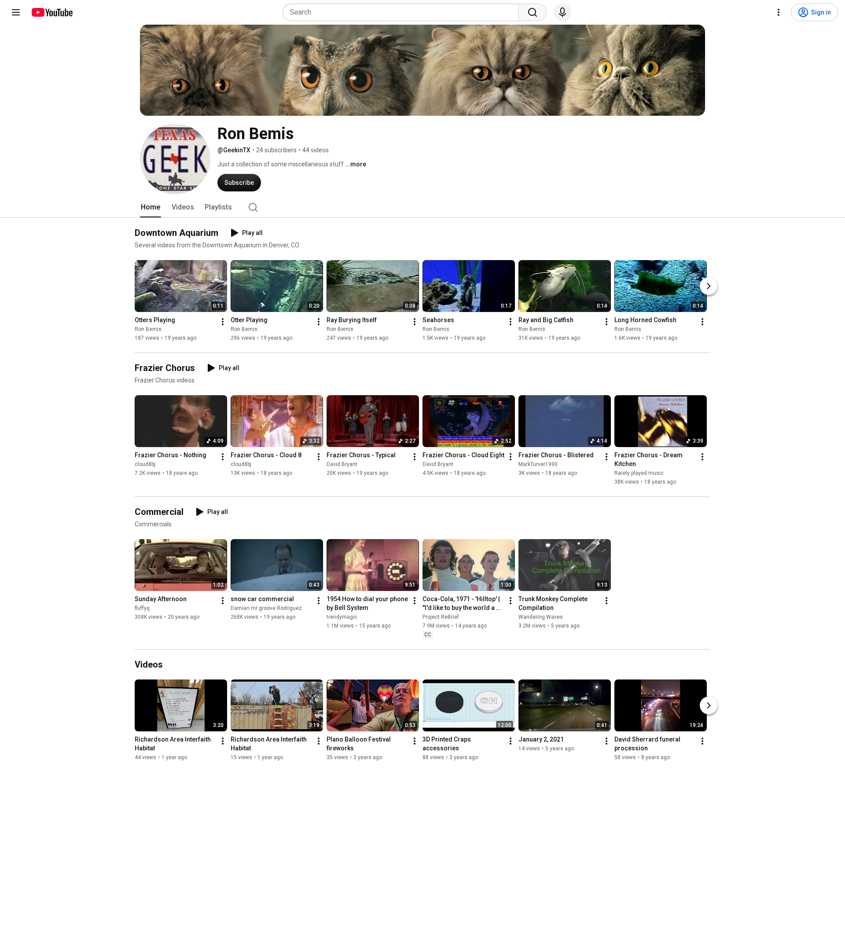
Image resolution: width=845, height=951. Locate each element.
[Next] (708, 286)
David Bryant (342, 464)
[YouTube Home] (52, 12)
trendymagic (342, 617)
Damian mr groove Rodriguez (266, 608)
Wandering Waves (540, 617)
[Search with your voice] (562, 12)
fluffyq (142, 608)
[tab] (150, 207)
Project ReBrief (440, 617)
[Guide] (16, 12)
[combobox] (403, 12)
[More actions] (222, 321)
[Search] (532, 12)
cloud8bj (145, 464)
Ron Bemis (148, 329)
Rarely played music (639, 473)
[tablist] (422, 207)
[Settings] (778, 12)
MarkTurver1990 (538, 464)
